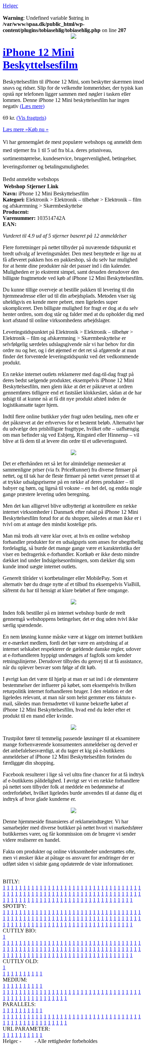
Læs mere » (15, 129)
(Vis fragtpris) (31, 118)
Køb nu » (38, 129)
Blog (28, 1041)
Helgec (10, 6)
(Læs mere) (32, 106)
